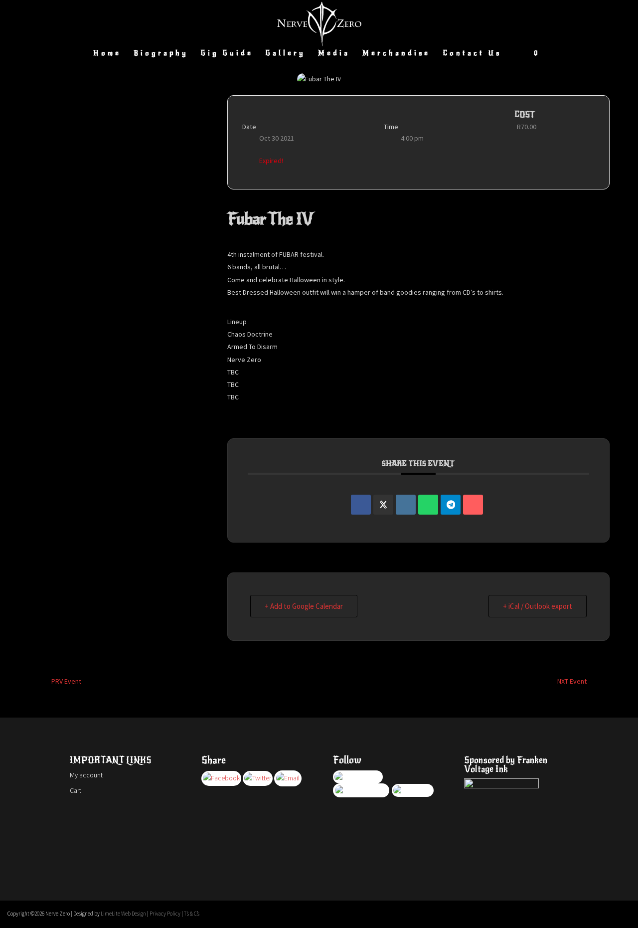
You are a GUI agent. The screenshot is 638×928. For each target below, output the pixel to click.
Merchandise (396, 53)
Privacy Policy (165, 913)
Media (334, 53)
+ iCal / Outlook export (537, 606)
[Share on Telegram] (451, 505)
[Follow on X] (603, 914)
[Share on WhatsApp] (428, 505)
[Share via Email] (473, 505)
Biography (161, 53)
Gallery (286, 53)
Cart (75, 790)
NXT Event (572, 681)
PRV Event (66, 681)
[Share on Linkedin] (406, 505)
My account (86, 774)
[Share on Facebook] (361, 505)
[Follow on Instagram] (623, 914)
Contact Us (472, 53)
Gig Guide (227, 53)
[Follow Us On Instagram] (288, 777)
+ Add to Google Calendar (304, 606)
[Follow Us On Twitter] (258, 777)
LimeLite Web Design (123, 913)
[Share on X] (383, 505)
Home (107, 53)
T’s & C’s (191, 913)
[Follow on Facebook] (583, 914)
